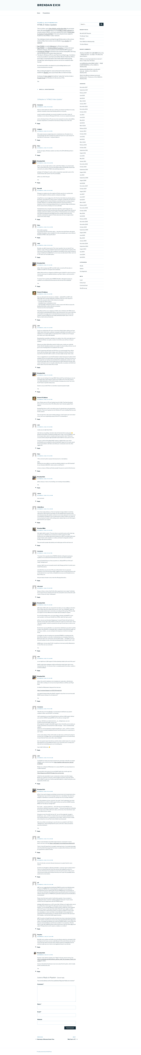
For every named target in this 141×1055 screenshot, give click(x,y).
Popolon (53, 977)
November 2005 (84, 224)
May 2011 (82, 158)
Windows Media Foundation (55, 48)
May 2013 (82, 120)
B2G (51, 34)
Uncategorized (49, 89)
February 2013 (83, 128)
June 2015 (82, 95)
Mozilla (41, 89)
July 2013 (82, 114)
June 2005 (82, 235)
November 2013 (84, 109)
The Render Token (84, 36)
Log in (81, 280)
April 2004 (82, 257)
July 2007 (82, 194)
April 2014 (82, 98)
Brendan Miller (41, 528)
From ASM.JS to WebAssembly (87, 41)
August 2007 (83, 191)
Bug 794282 (40, 46)
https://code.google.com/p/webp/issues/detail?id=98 (62, 843)
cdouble (66, 41)
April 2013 (82, 123)
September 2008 (84, 177)
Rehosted (82, 38)
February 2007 (83, 205)
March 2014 (83, 101)
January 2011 (83, 161)
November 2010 (84, 164)
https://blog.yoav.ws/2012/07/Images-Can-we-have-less (50, 773)
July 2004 (82, 251)
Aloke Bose (40, 507)
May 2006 (82, 213)
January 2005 (83, 240)
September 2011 (84, 150)
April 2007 (82, 199)
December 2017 (83, 87)
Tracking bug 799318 (43, 51)
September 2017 (84, 90)
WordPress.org (83, 288)
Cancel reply (60, 977)
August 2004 (83, 249)
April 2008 (82, 183)
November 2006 (84, 207)
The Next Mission (84, 44)
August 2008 (83, 180)
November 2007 (84, 186)
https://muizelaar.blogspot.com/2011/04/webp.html (49, 690)
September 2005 (84, 229)
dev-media (48, 76)
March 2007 (83, 202)
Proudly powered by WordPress (44, 1051)
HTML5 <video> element (65, 30)
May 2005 (82, 238)
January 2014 (83, 103)
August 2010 (83, 172)
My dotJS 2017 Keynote (85, 33)
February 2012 (83, 144)
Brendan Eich (48, 5)
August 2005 (83, 232)
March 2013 (83, 125)
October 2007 (83, 188)
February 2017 (83, 92)
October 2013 (83, 112)
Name (39, 1004)
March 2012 (83, 142)
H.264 (48, 30)
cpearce (39, 42)
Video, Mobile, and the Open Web (58, 28)
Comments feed (83, 285)
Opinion (81, 268)
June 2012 (82, 136)
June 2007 (82, 197)
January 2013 (83, 131)
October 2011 (83, 147)
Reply (38, 123)
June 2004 (82, 254)
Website (39, 1019)
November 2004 (84, 243)
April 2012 (82, 139)
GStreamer (53, 46)
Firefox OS (47, 34)
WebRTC (46, 72)
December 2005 (84, 221)
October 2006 (83, 210)
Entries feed (82, 282)
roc (63, 41)
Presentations (46, 13)
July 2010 (82, 175)
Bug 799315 (40, 48)
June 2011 (82, 155)
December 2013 (84, 106)
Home (38, 13)
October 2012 (83, 134)
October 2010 (83, 166)
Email (39, 1012)
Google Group (41, 78)
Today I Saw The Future (89, 60)
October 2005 (83, 227)
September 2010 (84, 169)
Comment (40, 984)
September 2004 (84, 246)
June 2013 (82, 117)
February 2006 (83, 218)
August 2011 (83, 153)
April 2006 (82, 216)
